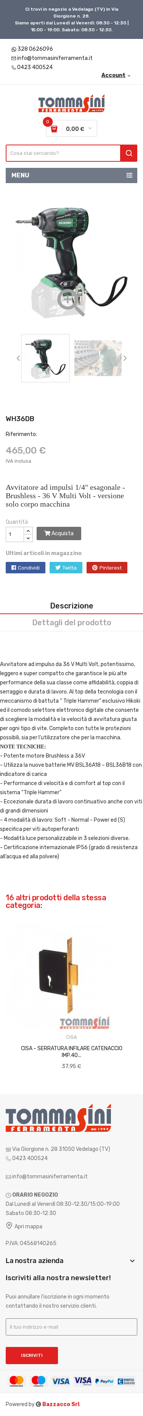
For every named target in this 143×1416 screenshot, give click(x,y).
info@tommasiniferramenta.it (55, 58)
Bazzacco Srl (60, 1404)
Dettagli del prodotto (71, 622)
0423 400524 (35, 67)
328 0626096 (35, 49)
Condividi (29, 568)
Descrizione (71, 605)
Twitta (70, 568)
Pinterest (111, 568)
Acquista (62, 533)
